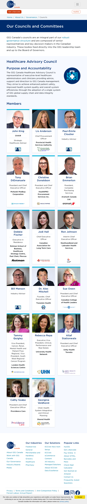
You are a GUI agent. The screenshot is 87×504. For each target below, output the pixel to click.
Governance (31, 17)
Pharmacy (30, 465)
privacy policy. (64, 501)
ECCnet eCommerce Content (50, 455)
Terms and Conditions (24, 491)
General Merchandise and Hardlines (33, 453)
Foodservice (31, 447)
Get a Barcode (14, 12)
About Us (19, 17)
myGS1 (76, 12)
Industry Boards (13, 465)
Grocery (29, 459)
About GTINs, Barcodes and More (70, 459)
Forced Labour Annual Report (19, 493)
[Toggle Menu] (77, 4)
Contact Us (68, 477)
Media (9, 468)
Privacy (10, 491)
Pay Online (69, 453)
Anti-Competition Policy (47, 491)
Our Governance (14, 462)
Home (9, 17)
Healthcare (30, 462)
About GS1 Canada (15, 452)
